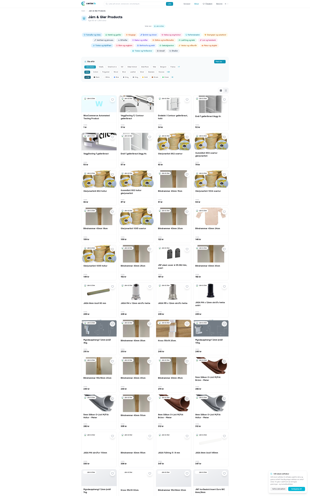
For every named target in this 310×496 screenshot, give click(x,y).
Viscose (161, 72)
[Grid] (220, 90)
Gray (136, 77)
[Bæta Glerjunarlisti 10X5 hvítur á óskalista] (112, 249)
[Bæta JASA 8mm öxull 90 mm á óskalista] (112, 286)
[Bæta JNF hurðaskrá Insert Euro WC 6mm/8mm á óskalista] (224, 473)
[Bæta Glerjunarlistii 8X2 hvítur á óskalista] (112, 174)
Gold (146, 77)
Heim (83, 11)
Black (97, 77)
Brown (156, 77)
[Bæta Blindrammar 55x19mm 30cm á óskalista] (187, 473)
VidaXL (101, 67)
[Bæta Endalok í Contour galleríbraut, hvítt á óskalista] (187, 99)
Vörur (196, 4)
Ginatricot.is (112, 67)
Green (166, 77)
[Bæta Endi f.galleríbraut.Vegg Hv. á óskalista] (149, 137)
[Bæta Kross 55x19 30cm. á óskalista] (149, 473)
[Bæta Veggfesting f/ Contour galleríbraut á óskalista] (149, 99)
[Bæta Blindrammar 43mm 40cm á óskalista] (149, 361)
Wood (116, 72)
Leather (133, 72)
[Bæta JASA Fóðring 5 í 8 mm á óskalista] (187, 436)
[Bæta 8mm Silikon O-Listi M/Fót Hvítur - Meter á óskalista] (224, 398)
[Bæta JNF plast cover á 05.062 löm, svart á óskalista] (187, 249)
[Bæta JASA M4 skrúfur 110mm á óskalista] (112, 436)
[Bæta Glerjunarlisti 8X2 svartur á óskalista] (187, 137)
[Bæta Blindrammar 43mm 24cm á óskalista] (224, 211)
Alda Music (145, 67)
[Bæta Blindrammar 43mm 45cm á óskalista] (187, 361)
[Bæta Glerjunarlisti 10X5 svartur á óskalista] (149, 211)
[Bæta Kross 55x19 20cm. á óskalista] (187, 324)
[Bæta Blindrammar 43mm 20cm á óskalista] (187, 211)
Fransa (172, 67)
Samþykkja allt (296, 489)
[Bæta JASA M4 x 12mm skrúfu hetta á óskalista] (149, 286)
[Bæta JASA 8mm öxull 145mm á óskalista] (224, 436)
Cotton (95, 72)
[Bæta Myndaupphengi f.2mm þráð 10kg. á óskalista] (224, 324)
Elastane (151, 72)
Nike (154, 67)
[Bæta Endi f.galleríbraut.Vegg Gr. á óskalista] (224, 99)
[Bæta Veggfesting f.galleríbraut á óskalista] (112, 137)
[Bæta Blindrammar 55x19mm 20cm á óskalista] (112, 361)
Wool (124, 72)
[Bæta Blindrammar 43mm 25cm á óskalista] (149, 249)
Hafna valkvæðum (278, 489)
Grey (127, 77)
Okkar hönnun (132, 67)
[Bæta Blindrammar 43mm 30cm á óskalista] (224, 249)
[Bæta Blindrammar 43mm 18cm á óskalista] (112, 211)
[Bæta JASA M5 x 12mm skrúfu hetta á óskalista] (187, 286)
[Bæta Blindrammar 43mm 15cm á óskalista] (187, 174)
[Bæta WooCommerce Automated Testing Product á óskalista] (112, 99)
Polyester (106, 72)
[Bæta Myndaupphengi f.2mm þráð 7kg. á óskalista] (112, 473)
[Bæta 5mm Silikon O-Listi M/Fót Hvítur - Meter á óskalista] (112, 398)
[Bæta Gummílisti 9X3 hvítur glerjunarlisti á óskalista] (149, 174)
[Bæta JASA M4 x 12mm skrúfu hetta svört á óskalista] (224, 286)
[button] (99, 113)
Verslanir (186, 4)
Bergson (163, 67)
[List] (225, 90)
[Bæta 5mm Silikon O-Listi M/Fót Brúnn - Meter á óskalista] (224, 361)
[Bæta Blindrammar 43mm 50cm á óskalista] (149, 398)
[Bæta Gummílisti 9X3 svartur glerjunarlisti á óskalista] (224, 137)
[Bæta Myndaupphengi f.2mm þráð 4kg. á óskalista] (112, 324)
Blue (117, 77)
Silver (142, 72)
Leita (169, 4)
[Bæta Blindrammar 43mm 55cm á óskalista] (149, 436)
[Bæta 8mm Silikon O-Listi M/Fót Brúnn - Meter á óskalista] (187, 398)
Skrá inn (219, 4)
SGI (122, 67)
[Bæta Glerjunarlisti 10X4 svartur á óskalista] (224, 174)
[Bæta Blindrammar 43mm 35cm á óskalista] (149, 324)
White (107, 77)
